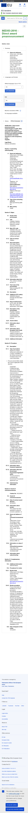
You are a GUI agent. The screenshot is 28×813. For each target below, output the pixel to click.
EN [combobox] (6, 87)
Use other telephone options (9, 771)
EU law (3, 737)
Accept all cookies (12, 805)
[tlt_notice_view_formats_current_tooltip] (21, 121)
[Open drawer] (4, 30)
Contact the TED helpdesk (8, 698)
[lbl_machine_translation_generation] (20, 110)
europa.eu (15, 761)
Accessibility (5, 719)
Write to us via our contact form (9, 774)
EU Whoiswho (5, 745)
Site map (4, 729)
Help (3, 695)
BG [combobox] (6, 100)
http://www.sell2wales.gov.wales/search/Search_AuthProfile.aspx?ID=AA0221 (16, 195)
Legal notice (5, 713)
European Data (5, 740)
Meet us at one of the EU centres (10, 777)
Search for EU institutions (8, 784)
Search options (23, 21)
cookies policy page (14, 793)
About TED (4, 726)
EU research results (7, 742)
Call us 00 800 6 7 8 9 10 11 (9, 768)
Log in (20, 6)
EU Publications (6, 748)
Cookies (4, 716)
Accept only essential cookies (15, 809)
